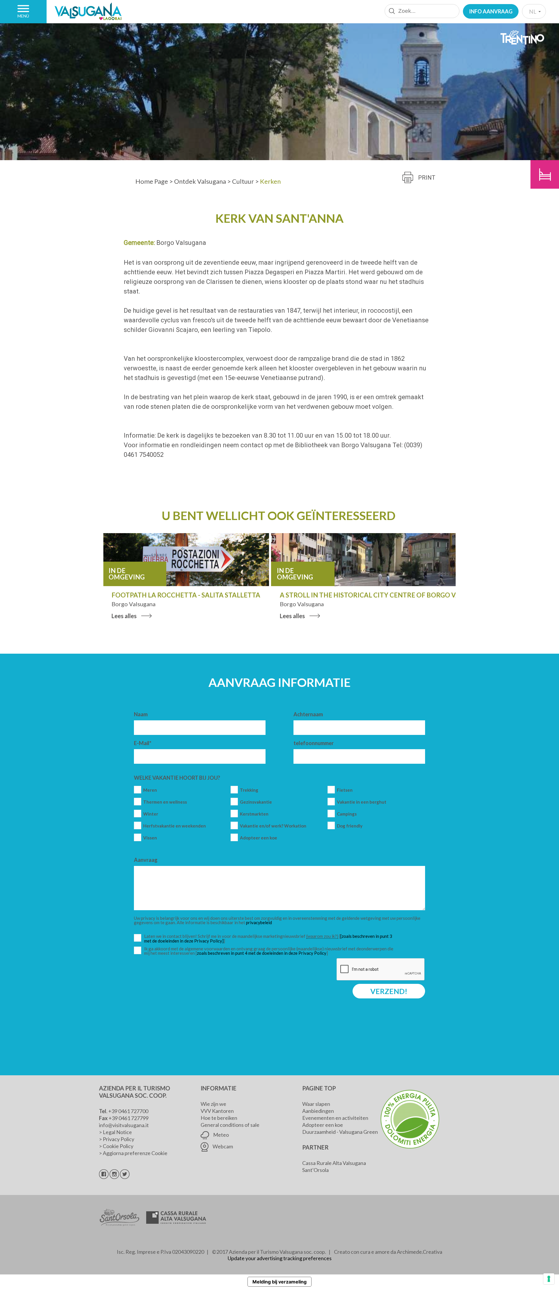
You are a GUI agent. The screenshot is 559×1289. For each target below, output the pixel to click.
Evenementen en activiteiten (335, 1118)
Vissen (150, 838)
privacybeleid (259, 922)
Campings (347, 814)
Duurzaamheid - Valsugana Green (340, 1132)
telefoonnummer (313, 743)
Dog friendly (349, 826)
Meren (150, 790)
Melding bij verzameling (279, 1282)
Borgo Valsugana (181, 242)
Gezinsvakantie (256, 802)
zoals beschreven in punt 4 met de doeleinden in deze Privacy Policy (261, 953)
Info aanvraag (490, 11)
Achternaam (308, 714)
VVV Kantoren (217, 1111)
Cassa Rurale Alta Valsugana (334, 1163)
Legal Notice (117, 1132)
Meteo (220, 1134)
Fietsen (345, 790)
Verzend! (388, 991)
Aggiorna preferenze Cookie (135, 1153)
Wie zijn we (213, 1104)
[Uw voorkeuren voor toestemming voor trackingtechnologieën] (548, 1278)
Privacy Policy (118, 1139)
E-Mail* (142, 743)
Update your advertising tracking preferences (280, 1258)
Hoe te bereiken (219, 1118)
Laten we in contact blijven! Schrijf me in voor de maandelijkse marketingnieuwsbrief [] (270, 938)
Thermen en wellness (165, 802)
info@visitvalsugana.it (124, 1125)
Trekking (249, 790)
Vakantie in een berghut (361, 802)
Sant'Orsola (315, 1170)
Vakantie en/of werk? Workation (273, 826)
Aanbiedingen (318, 1111)
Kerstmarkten (254, 814)
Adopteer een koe (258, 838)
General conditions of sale (230, 1125)
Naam (141, 714)
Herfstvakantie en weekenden (174, 826)
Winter (150, 814)
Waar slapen (316, 1104)
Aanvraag (146, 859)
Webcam (222, 1146)
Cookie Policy (118, 1146)
